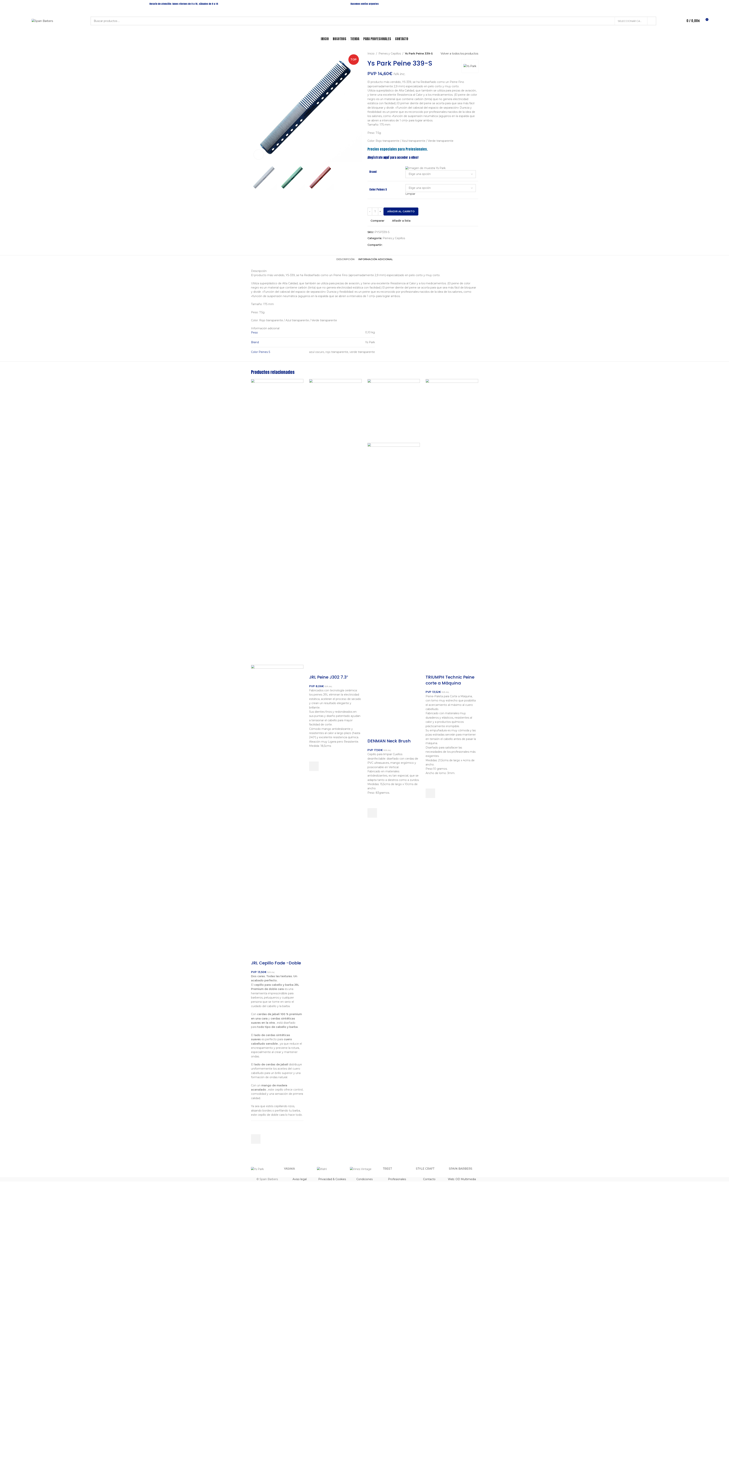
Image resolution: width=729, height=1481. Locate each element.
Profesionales (397, 1179)
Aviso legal (300, 1179)
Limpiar (410, 194)
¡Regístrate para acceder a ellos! (392, 157)
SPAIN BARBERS (460, 1168)
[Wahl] (331, 1169)
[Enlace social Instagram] (671, 3)
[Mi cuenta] (676, 21)
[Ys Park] (265, 1169)
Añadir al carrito (401, 211)
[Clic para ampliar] (258, 154)
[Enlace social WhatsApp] (403, 245)
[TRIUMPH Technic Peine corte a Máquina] (452, 521)
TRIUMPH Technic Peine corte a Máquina (450, 680)
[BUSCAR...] (651, 21)
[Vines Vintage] (364, 1169)
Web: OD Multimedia (462, 1179)
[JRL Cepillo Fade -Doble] (277, 521)
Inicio (371, 53)
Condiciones (364, 1179)
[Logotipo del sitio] (42, 20)
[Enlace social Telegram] (407, 245)
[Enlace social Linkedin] (398, 245)
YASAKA (289, 1168)
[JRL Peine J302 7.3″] (335, 521)
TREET (387, 1168)
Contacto (429, 1179)
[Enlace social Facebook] (666, 3)
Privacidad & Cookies (332, 1179)
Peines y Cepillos (390, 53)
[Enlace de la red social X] (389, 245)
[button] (256, 1139)
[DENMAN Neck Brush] (393, 410)
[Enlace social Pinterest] (393, 245)
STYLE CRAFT (425, 1168)
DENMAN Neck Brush (389, 741)
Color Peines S (378, 190)
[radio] (440, 168)
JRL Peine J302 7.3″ (328, 677)
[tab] (345, 259)
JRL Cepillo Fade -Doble (276, 963)
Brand (373, 172)
